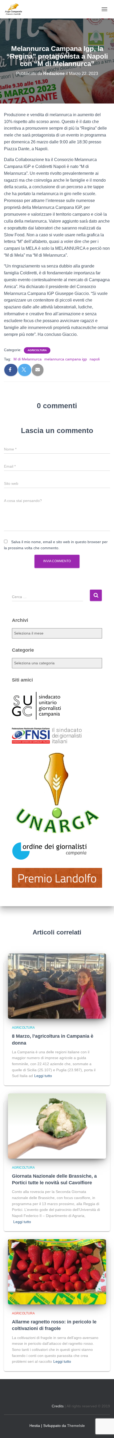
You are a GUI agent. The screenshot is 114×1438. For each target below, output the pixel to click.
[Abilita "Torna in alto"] (103, 1427)
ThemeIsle (76, 1425)
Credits (58, 1406)
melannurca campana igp (65, 359)
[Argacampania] (15, 9)
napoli (95, 359)
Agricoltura (37, 350)
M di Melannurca (28, 359)
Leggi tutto (43, 1076)
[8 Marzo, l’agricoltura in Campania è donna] (57, 986)
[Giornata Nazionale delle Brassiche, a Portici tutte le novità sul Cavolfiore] (57, 1126)
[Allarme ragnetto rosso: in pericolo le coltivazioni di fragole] (57, 1271)
